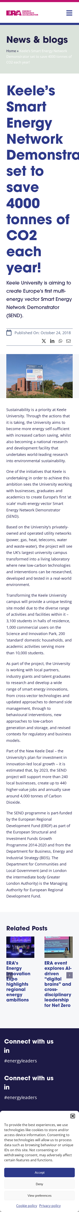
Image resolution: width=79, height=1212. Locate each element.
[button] (73, 1116)
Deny (39, 1184)
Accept (39, 1172)
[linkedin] (6, 1050)
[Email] (68, 341)
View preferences (40, 1195)
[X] (44, 341)
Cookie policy (26, 1205)
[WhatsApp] (60, 341)
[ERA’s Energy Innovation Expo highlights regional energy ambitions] (20, 939)
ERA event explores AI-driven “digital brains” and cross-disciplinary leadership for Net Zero (57, 984)
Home (11, 51)
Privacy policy (50, 1205)
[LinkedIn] (52, 341)
